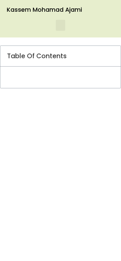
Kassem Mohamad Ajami (44, 10)
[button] (60, 25)
